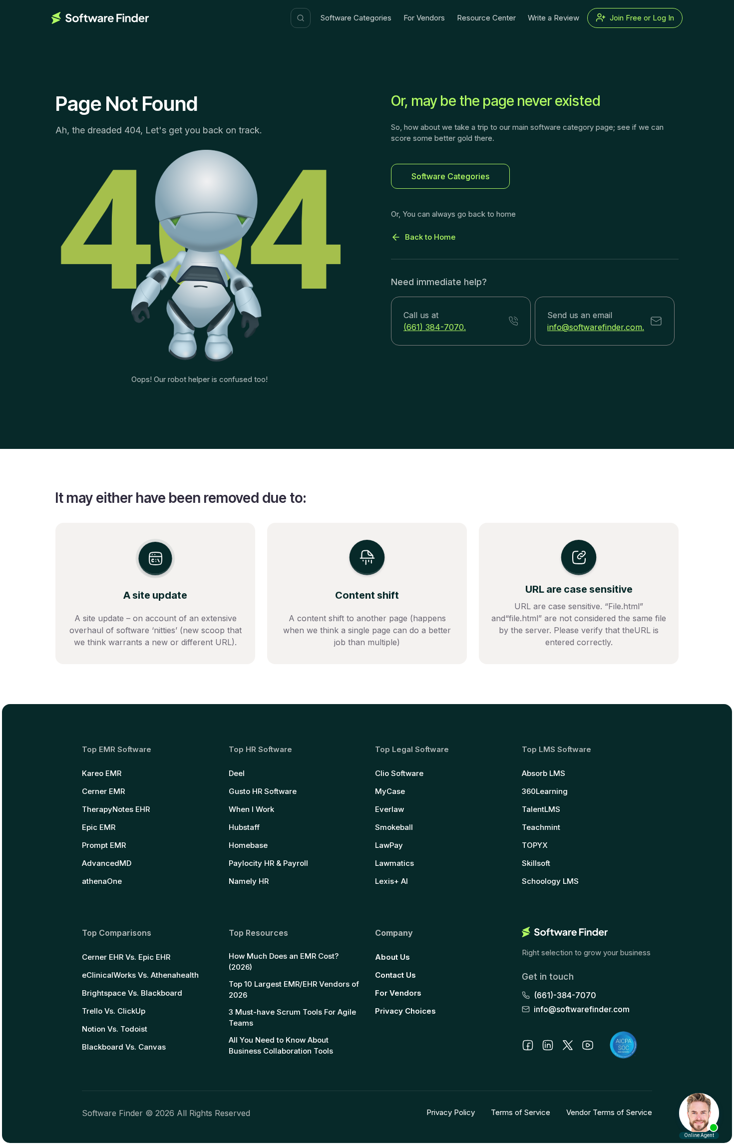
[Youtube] (588, 1045)
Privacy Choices (405, 1011)
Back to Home (430, 237)
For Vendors (424, 17)
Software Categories (356, 17)
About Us (392, 957)
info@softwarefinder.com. (595, 327)
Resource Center (486, 17)
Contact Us (395, 975)
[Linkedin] (548, 1045)
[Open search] (301, 18)
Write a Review (553, 17)
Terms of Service (520, 1112)
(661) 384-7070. (434, 327)
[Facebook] (528, 1045)
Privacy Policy (450, 1112)
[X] (568, 1045)
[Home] (100, 18)
